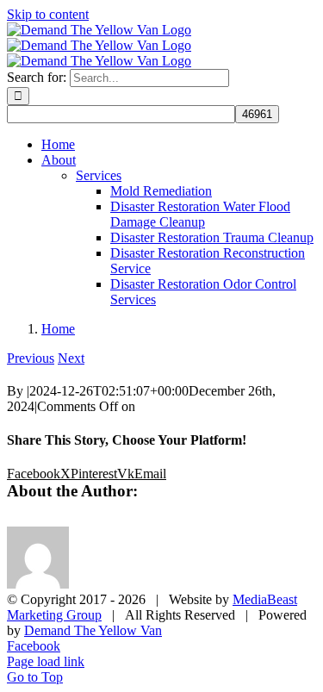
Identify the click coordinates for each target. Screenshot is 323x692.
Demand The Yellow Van (93, 630)
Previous (30, 358)
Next (71, 358)
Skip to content (48, 14)
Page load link (45, 661)
